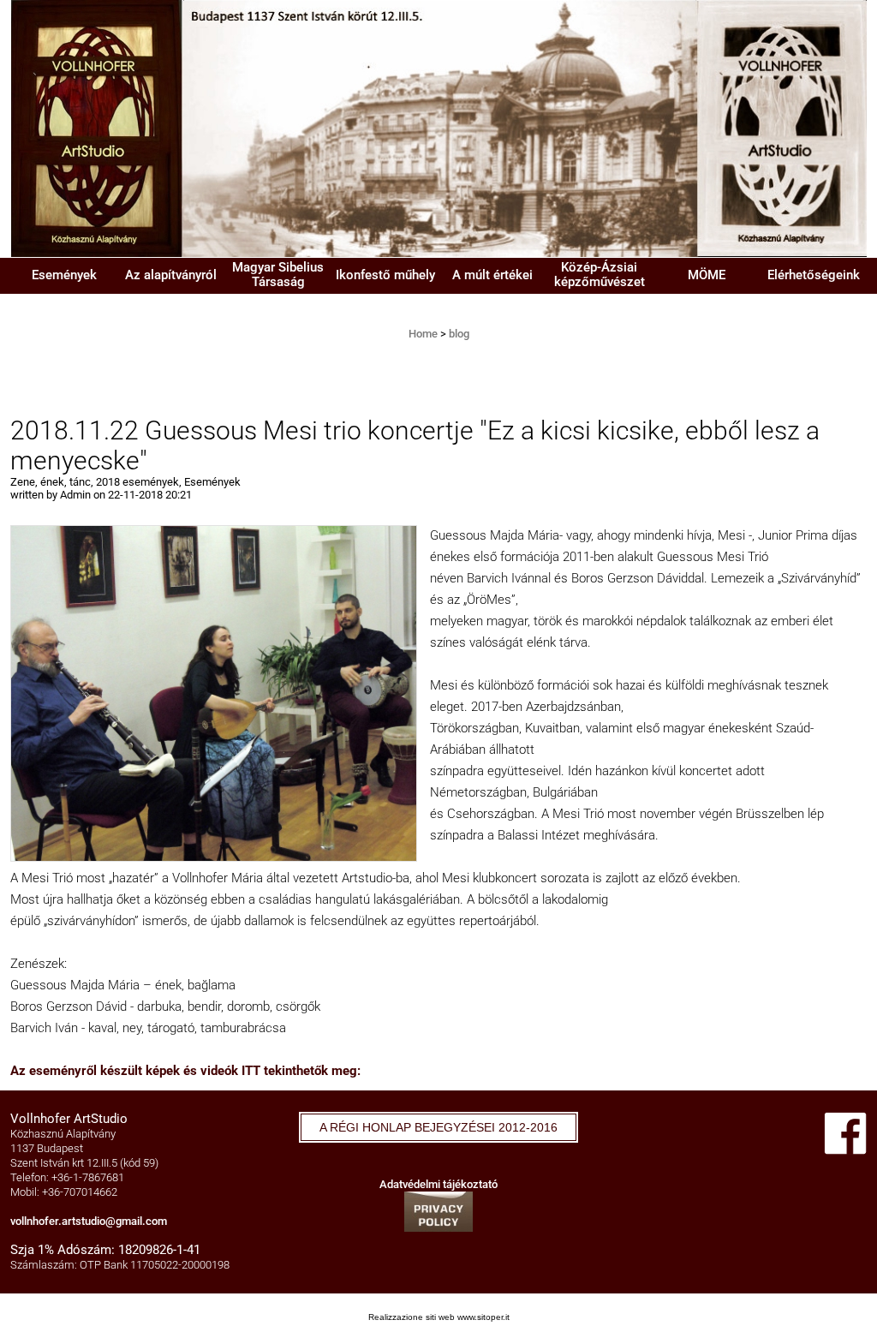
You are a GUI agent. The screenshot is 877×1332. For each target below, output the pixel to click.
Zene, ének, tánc (50, 481)
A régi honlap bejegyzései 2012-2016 (438, 1127)
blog (459, 333)
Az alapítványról (171, 275)
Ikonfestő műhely (385, 275)
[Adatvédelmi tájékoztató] (438, 1210)
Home (423, 333)
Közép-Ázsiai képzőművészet (599, 275)
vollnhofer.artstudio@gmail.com (88, 1221)
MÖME (706, 275)
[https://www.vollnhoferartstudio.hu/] (438, 127)
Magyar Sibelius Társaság (278, 275)
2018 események (137, 481)
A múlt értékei (492, 275)
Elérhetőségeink (813, 275)
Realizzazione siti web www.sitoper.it (439, 1317)
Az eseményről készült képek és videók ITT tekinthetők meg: (185, 1070)
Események (64, 275)
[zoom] (213, 692)
